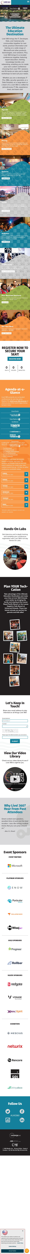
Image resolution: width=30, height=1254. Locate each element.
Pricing (4, 141)
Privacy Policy (18, 1148)
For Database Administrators (11, 451)
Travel (4, 202)
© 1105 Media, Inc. (8, 1148)
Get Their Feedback (8, 271)
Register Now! (15, 359)
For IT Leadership (8, 456)
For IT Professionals (8, 450)
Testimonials (7, 264)
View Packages (6, 149)
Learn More (5, 178)
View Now (5, 302)
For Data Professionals (9, 453)
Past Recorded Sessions (11, 295)
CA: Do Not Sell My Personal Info (17, 1150)
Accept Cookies (12, 1251)
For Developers (7, 448)
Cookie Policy (20, 1243)
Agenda (5, 110)
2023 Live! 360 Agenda (18, 401)
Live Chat (27, 1250)
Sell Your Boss (7, 326)
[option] (15, 824)
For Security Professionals (10, 455)
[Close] (22, 1231)
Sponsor (5, 172)
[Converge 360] (15, 1135)
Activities (5, 233)
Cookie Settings (12, 1246)
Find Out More (6, 118)
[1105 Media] (15, 1141)
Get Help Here (6, 333)
